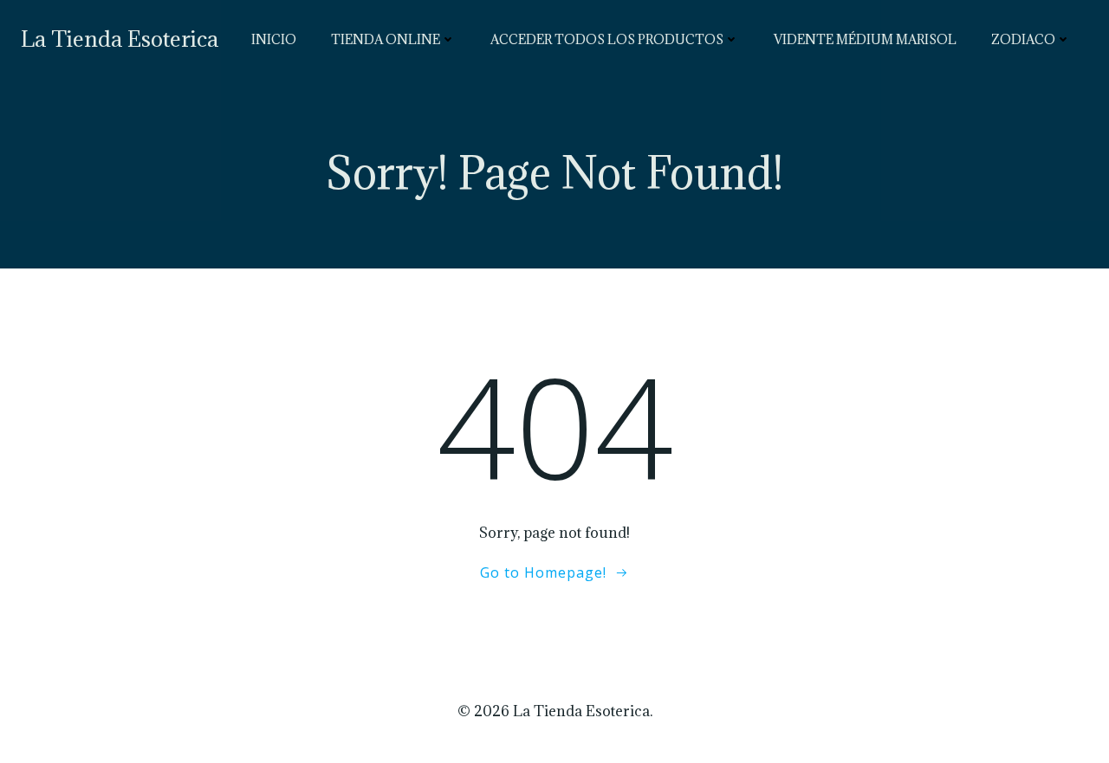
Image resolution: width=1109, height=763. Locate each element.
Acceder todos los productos (606, 39)
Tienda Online (385, 39)
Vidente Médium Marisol (865, 39)
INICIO (273, 39)
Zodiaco (1023, 39)
